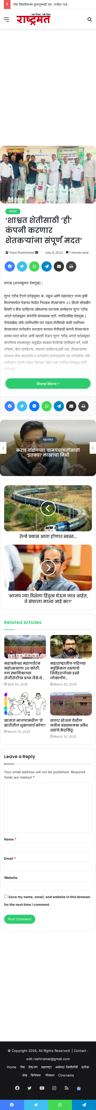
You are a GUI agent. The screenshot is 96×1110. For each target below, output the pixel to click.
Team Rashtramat (21, 252)
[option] (48, 448)
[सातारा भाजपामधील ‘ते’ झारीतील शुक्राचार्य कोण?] (25, 704)
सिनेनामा (36, 1075)
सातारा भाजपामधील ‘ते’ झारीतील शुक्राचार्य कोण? (25, 723)
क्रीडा (85, 1067)
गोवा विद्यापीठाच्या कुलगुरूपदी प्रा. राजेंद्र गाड (40, 4)
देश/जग (33, 1067)
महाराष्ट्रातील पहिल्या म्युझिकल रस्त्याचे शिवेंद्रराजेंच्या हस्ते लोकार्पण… (68, 671)
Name (10, 839)
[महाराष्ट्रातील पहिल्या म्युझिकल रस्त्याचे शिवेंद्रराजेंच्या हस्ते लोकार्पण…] (71, 647)
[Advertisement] (48, 95)
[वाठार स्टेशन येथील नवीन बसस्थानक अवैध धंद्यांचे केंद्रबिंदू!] (71, 704)
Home (11, 1067)
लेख (24, 1075)
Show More (47, 383)
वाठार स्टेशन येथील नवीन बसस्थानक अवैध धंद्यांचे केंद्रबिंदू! (69, 725)
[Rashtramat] (33, 19)
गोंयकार (50, 1075)
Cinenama (66, 1075)
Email (10, 858)
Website (10, 878)
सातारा (13, 211)
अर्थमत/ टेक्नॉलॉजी (66, 1067)
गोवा (22, 1067)
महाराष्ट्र (48, 440)
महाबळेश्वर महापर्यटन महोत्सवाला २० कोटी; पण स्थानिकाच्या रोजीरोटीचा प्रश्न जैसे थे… (24, 671)
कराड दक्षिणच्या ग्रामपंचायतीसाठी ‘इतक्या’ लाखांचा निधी (48, 452)
